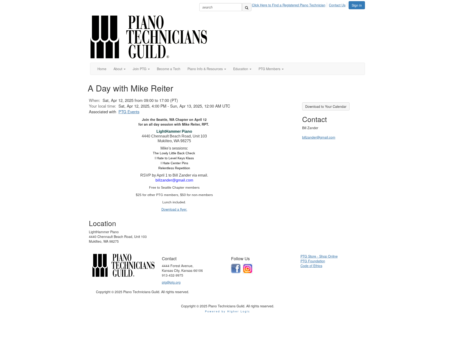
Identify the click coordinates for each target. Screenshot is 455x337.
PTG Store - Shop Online (319, 256)
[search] (246, 7)
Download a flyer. (174, 209)
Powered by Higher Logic (227, 311)
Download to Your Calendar (325, 106)
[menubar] (300, 4)
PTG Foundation (312, 261)
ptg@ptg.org (171, 282)
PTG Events (128, 111)
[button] (119, 69)
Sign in (357, 5)
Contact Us (337, 5)
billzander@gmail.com (318, 137)
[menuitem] (289, 4)
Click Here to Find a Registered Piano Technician (288, 5)
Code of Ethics (311, 265)
